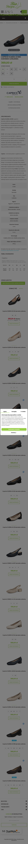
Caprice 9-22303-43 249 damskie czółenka (14, 455)
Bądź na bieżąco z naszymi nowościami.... (14, 817)
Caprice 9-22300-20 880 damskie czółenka (14, 383)
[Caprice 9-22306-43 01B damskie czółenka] (14, 731)
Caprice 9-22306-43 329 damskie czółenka (14, 781)
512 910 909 (8, 12)
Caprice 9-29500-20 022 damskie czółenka (13, 311)
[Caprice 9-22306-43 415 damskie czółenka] (14, 516)
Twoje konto (5, 807)
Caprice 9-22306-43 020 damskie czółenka (13, 491)
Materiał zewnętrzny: (14, 207)
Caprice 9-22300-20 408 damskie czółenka (14, 347)
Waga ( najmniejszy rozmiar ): (14, 241)
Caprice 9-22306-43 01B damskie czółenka (14, 744)
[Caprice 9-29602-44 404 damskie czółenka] (14, 588)
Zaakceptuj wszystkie (14, 429)
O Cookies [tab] (23, 411)
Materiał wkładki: (14, 218)
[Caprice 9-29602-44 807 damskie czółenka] (14, 552)
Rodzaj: (14, 190)
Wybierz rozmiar (5, 66)
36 (12, 315)
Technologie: (14, 235)
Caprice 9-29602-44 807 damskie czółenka (14, 563)
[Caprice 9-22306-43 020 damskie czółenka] (14, 480)
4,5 (15, 459)
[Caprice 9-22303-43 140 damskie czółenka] (14, 624)
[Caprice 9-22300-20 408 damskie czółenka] (14, 336)
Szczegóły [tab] (14, 411)
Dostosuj (13, 432)
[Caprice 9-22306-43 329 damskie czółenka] (14, 768)
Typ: (14, 196)
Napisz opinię (9, 96)
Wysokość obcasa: (14, 224)
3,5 (9, 351)
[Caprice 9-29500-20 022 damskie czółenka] (14, 300)
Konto (6, 12)
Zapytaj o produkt (19, 96)
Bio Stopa (14, 839)
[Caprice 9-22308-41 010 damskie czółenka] (14, 408)
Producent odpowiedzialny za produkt (10, 250)
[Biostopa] (14, 4)
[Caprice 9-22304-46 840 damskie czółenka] (14, 660)
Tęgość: (14, 201)
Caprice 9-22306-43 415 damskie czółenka (14, 527)
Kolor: (14, 184)
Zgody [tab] (4, 411)
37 (15, 315)
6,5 (18, 351)
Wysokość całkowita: (14, 230)
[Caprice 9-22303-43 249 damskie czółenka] (14, 444)
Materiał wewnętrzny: (14, 213)
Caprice (3, 158)
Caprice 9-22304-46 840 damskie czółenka (14, 671)
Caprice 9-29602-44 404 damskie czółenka (14, 599)
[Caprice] (14, 92)
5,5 (18, 459)
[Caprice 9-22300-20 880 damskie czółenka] (14, 372)
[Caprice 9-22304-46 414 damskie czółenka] (14, 695)
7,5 (16, 495)
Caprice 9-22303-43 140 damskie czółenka (14, 635)
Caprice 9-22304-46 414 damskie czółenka (14, 707)
